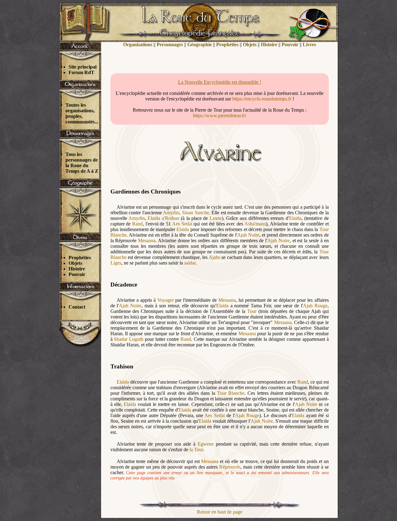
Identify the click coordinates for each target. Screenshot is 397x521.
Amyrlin (171, 212)
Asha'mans (255, 223)
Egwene (206, 444)
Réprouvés (229, 467)
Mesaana (146, 240)
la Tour (196, 449)
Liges (115, 262)
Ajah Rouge (315, 305)
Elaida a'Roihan (163, 218)
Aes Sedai (182, 223)
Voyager (165, 300)
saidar (189, 262)
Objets (75, 263)
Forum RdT (81, 72)
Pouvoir (77, 274)
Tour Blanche (230, 393)
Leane (216, 218)
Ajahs (214, 257)
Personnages (170, 44)
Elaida (295, 218)
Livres (309, 44)
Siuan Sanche (195, 212)
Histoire (77, 268)
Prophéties (80, 257)
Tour (251, 311)
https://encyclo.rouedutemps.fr (261, 98)
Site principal (82, 66)
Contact (77, 306)
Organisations (137, 44)
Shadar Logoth (128, 339)
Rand (137, 223)
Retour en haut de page (219, 511)
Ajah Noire (248, 235)
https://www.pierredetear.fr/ (219, 115)
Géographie (199, 44)
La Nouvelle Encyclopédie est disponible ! (219, 82)
